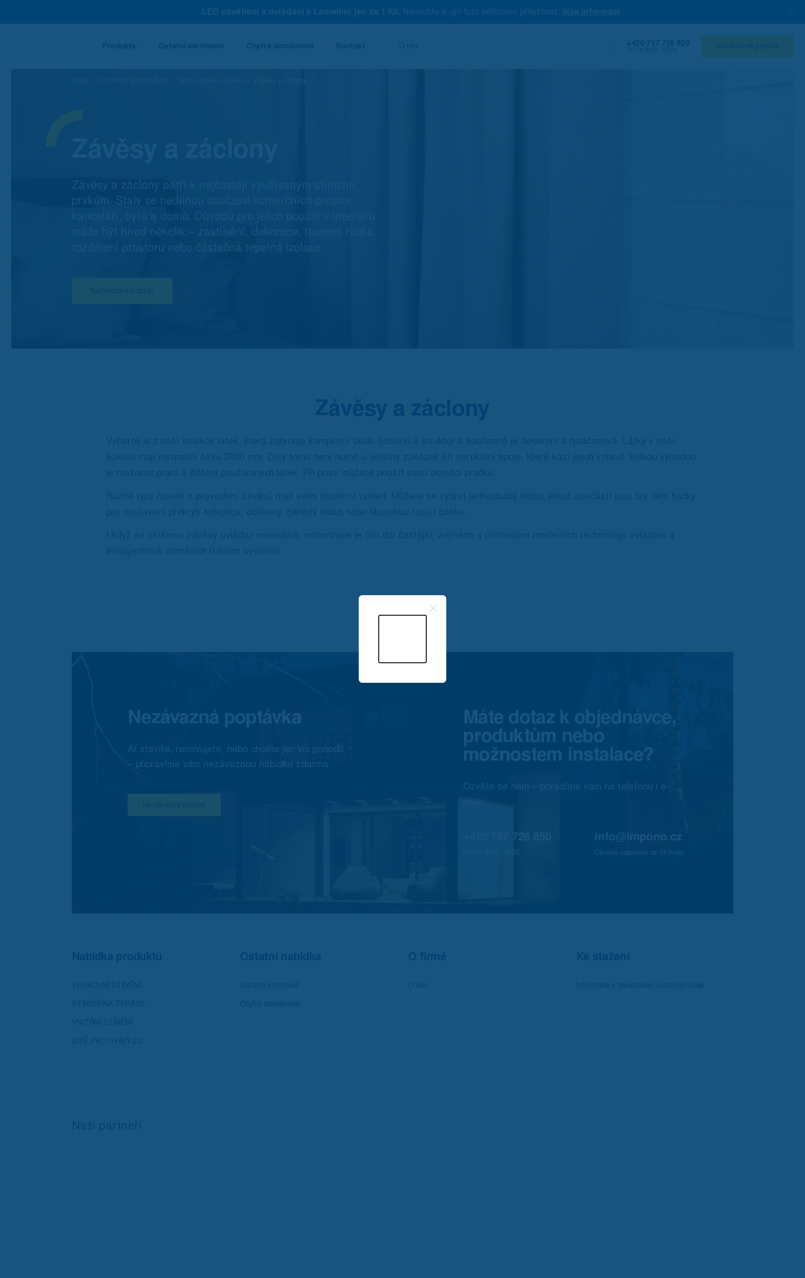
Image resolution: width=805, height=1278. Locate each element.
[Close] (433, 608)
